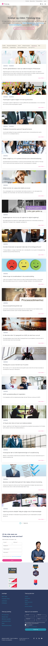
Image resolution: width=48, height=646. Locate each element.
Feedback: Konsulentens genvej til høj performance (17, 129)
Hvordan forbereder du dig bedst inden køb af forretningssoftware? (22, 247)
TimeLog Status (39, 1)
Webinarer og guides (6, 619)
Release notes (5, 617)
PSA (39, 45)
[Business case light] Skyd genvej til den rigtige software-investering (22, 482)
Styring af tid (31, 47)
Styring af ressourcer (22, 47)
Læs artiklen (41, 107)
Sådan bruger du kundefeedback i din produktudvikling (18, 276)
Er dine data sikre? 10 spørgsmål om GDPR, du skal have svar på (21, 335)
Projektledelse (13, 47)
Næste (25, 523)
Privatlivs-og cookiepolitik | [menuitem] (7, 640)
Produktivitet (5, 47)
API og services (5, 614)
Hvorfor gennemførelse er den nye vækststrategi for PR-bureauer (21, 68)
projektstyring (40, 23)
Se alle (4, 45)
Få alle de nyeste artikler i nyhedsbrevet (24, 28)
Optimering (34, 45)
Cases (3, 623)
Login (45, 1)
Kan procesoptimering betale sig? (12, 306)
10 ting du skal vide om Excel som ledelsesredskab (17, 423)
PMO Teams (4, 596)
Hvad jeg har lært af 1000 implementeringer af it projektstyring (21, 452)
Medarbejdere (27, 598)
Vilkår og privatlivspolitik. (33, 626)
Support (26, 604)
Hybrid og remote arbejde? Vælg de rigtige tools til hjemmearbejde (22, 511)
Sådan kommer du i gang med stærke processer (16, 188)
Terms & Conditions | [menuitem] (14, 638)
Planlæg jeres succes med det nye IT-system (15, 364)
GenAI (19, 45)
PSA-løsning (35, 24)
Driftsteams (4, 603)
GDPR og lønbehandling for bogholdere (14, 394)
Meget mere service (28, 602)
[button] (45, 4)
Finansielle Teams (6, 598)
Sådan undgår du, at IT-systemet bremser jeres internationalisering (22, 158)
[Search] (42, 4)
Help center (32, 1)
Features (26, 596)
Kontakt (27, 1)
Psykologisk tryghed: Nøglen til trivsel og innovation (18, 99)
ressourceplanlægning (15, 24)
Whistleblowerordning (6, 625)
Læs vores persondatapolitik (16, 556)
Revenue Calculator (28, 606)
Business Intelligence (11, 45)
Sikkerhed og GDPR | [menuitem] (6, 638)
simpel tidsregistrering (28, 23)
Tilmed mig (35, 629)
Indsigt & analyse (26, 45)
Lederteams (4, 600)
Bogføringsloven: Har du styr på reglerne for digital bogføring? (21, 217)
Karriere (26, 600)
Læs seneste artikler (6, 621)
